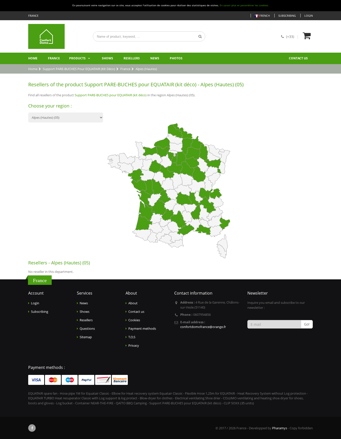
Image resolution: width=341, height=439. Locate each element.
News (154, 58)
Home (32, 58)
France (54, 58)
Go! (307, 324)
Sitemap (86, 337)
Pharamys (279, 428)
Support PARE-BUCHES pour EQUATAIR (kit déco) (111, 95)
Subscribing (287, 15)
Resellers (132, 58)
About (133, 303)
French (264, 15)
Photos (176, 58)
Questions (87, 328)
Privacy (133, 345)
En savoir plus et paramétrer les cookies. (244, 5)
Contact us (298, 58)
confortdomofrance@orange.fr (203, 327)
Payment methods (142, 328)
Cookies (134, 320)
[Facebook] (32, 428)
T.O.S (131, 337)
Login (308, 15)
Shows (107, 58)
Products (77, 58)
